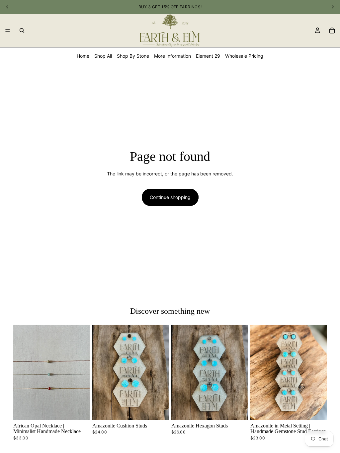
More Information (172, 56)
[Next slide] (82, 372)
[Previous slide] (20, 372)
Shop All (103, 56)
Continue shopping (170, 197)
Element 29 (208, 56)
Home (83, 56)
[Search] (22, 30)
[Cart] (332, 30)
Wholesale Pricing (244, 56)
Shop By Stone (133, 56)
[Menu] (7, 30)
